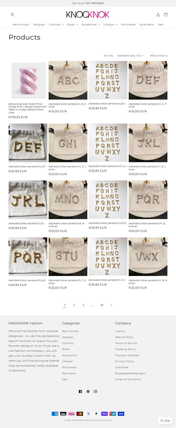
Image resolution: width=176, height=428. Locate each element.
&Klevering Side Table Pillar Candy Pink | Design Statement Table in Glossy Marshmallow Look (28, 108)
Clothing (67, 343)
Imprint (120, 331)
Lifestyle (67, 361)
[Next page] (111, 305)
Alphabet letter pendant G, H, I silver (67, 168)
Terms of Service (126, 343)
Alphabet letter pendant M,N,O (107, 223)
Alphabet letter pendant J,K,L (27, 223)
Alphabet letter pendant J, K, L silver (147, 168)
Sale (64, 379)
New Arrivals (70, 331)
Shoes (66, 349)
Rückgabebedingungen (130, 373)
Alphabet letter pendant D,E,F (27, 166)
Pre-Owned (69, 367)
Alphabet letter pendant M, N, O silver (67, 225)
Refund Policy (124, 337)
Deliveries (121, 367)
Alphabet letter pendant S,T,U (107, 280)
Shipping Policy (125, 349)
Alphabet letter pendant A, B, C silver (68, 105)
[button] (12, 14)
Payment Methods (127, 355)
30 (101, 305)
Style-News (69, 373)
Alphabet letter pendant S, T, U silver (67, 282)
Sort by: (109, 55)
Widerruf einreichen (128, 379)
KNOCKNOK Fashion (82, 420)
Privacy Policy (124, 361)
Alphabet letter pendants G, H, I (108, 166)
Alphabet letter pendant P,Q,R (27, 280)
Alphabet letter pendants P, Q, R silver (147, 225)
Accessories (69, 355)
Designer (68, 337)
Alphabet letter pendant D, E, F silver (148, 105)
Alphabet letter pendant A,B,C (107, 103)
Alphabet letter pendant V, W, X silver (148, 282)
